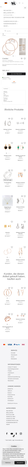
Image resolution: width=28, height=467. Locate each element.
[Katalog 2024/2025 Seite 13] (22, 119)
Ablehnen (8, 462)
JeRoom (10, 390)
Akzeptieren (20, 462)
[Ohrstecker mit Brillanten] (20, 123)
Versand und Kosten (13, 378)
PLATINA (10, 396)
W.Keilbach (11, 400)
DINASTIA (10, 389)
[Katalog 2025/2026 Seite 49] (9, 119)
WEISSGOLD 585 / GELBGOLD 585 (14, 17)
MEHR (6, 26)
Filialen (10, 371)
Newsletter (11, 380)
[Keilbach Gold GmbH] (13, 3)
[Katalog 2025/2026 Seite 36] (22, 59)
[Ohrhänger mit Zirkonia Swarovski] (20, 226)
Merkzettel (14, 358)
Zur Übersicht (4, 35)
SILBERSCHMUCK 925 (10, 21)
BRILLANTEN (8, 13)
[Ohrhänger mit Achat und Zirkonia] (20, 147)
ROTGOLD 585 (8, 15)
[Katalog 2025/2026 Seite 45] (22, 196)
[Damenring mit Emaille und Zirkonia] (7, 318)
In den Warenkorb (17, 73)
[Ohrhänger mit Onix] (7, 147)
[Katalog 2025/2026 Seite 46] (9, 170)
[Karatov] (14, 82)
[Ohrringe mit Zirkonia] (20, 200)
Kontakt (13, 353)
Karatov (10, 392)
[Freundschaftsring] (7, 174)
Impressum (11, 372)
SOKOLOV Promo (12, 403)
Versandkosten (19, 440)
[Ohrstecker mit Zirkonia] (20, 315)
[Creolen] (10, 47)
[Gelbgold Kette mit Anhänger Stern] (7, 200)
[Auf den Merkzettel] (25, 58)
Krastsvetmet (11, 394)
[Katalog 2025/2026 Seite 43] (9, 314)
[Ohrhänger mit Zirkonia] (20, 174)
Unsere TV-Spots (12, 367)
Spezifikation (6, 88)
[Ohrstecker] (7, 226)
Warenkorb (14, 355)
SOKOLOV (10, 398)
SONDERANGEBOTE (10, 23)
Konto (12, 357)
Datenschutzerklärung (14, 376)
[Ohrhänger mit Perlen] (7, 123)
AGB (9, 375)
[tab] (6, 153)
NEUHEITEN (8, 10)
